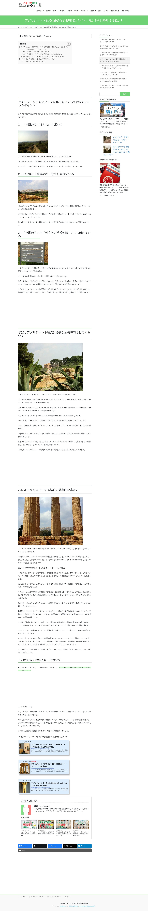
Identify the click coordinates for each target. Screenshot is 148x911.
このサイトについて (37, 897)
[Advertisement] (55, 79)
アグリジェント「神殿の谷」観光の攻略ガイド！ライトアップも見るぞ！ (114, 73)
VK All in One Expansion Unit (87, 906)
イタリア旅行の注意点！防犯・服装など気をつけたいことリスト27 (63, 833)
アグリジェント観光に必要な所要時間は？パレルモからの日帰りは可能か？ (114, 60)
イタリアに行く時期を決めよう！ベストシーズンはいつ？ (121, 139)
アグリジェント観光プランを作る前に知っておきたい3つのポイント (45, 47)
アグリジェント (105, 35)
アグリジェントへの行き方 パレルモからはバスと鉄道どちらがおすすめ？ (114, 47)
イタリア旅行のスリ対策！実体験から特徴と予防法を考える (46, 833)
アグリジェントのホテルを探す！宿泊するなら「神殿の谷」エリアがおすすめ (114, 67)
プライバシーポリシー (54, 897)
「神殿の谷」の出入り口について (35, 61)
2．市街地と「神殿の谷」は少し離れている (38, 52)
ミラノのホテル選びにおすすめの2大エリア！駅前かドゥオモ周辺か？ (81, 833)
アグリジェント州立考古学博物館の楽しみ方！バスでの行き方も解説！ (113, 80)
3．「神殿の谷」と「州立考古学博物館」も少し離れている (43, 54)
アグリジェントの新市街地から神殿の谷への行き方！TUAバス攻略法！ (114, 54)
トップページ (24, 897)
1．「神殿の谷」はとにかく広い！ (35, 49)
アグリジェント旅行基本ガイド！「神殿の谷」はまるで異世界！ (113, 41)
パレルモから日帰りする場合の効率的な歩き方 (38, 59)
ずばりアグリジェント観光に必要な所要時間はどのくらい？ (42, 56)
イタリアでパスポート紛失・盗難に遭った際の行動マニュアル (29, 833)
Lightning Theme (73, 906)
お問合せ (66, 897)
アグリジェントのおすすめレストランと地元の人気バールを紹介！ (114, 86)
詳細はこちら (105, 127)
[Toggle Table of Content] (68, 44)
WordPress (63, 906)
